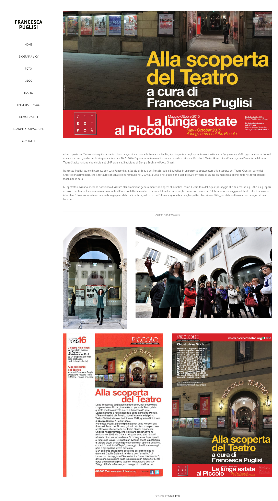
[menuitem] (28, 44)
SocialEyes (174, 495)
